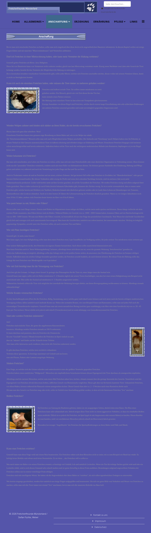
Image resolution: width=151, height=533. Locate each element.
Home (16, 21)
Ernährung (101, 21)
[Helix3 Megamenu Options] (143, 21)
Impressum (100, 521)
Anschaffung (58, 21)
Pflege (118, 21)
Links (133, 21)
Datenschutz (100, 527)
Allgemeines (33, 21)
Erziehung (81, 21)
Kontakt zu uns (100, 515)
